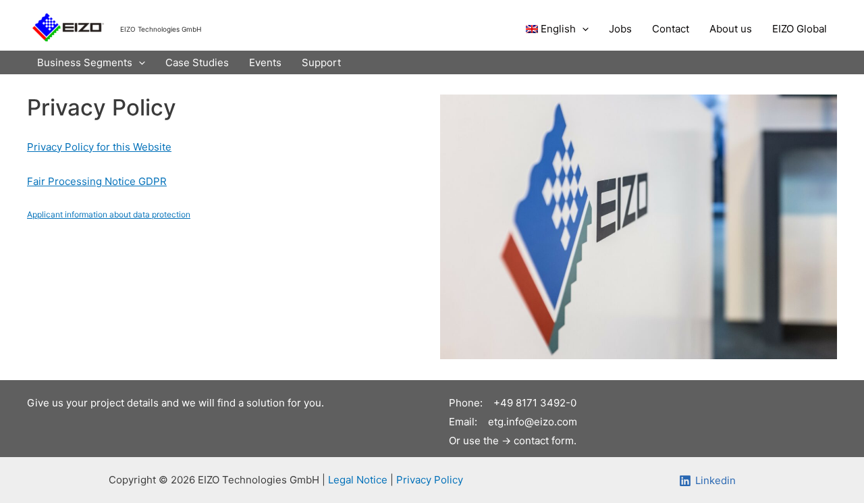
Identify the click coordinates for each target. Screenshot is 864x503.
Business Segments (84, 62)
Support (321, 62)
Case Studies (197, 62)
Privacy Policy (429, 479)
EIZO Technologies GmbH (160, 29)
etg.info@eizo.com (532, 421)
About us (730, 28)
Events (265, 62)
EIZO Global (799, 28)
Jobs (620, 28)
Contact (670, 28)
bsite (159, 146)
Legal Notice (359, 479)
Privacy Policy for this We (87, 146)
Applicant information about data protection (108, 214)
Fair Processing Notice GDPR (97, 181)
